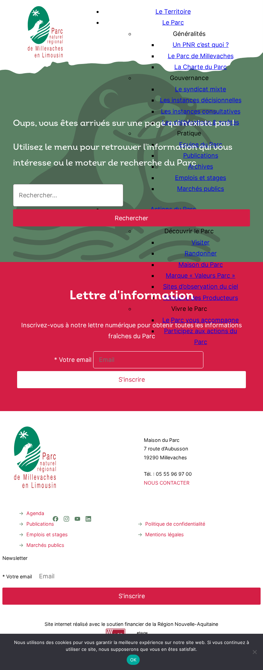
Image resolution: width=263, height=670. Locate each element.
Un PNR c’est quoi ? (201, 44)
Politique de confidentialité (175, 524)
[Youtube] (77, 491)
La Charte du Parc (200, 66)
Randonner (201, 253)
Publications (40, 524)
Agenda (35, 513)
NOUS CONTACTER (166, 483)
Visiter (200, 242)
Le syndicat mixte (200, 89)
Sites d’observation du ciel (200, 286)
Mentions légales (164, 534)
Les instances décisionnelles (200, 100)
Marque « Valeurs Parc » (200, 275)
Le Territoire (173, 11)
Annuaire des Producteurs (200, 297)
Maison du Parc (200, 264)
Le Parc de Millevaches (201, 56)
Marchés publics (45, 545)
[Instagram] (66, 491)
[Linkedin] (88, 491)
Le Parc (173, 22)
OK (133, 659)
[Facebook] (55, 491)
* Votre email (72, 359)
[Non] (254, 651)
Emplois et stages (47, 534)
